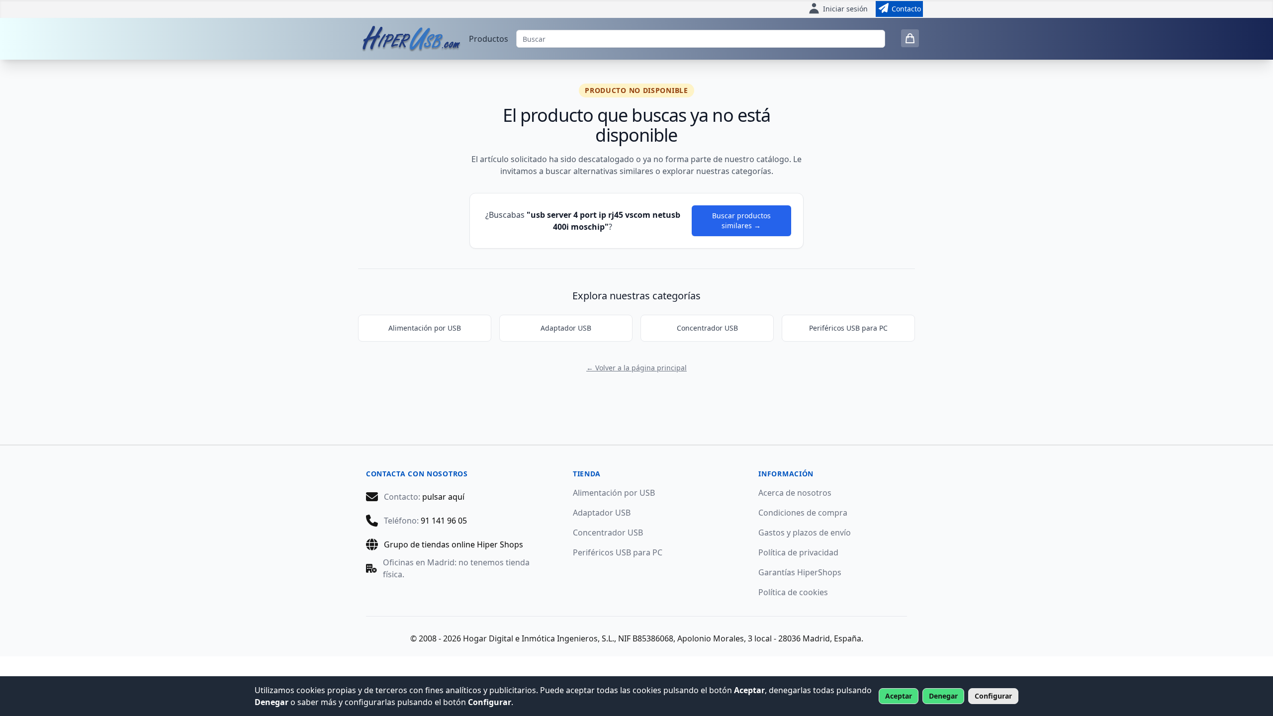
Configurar (993, 696)
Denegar (943, 696)
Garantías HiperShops (799, 572)
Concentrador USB (707, 328)
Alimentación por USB (424, 328)
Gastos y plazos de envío (804, 532)
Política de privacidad (798, 552)
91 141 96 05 (444, 520)
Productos (488, 38)
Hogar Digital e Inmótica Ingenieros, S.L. (538, 638)
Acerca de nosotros (794, 492)
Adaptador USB (566, 328)
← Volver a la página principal (636, 367)
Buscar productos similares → (741, 220)
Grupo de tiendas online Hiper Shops (453, 544)
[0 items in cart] (910, 38)
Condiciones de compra (802, 512)
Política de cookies (793, 592)
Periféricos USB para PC (848, 328)
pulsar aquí (443, 496)
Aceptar (898, 696)
